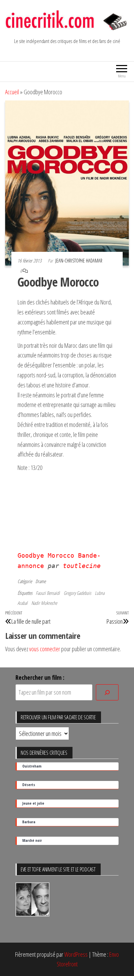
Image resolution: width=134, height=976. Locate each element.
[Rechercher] (107, 692)
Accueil (12, 92)
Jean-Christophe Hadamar (78, 260)
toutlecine (82, 565)
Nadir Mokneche (44, 603)
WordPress (76, 954)
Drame (40, 581)
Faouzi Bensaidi (48, 593)
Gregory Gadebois (77, 593)
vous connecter (44, 649)
